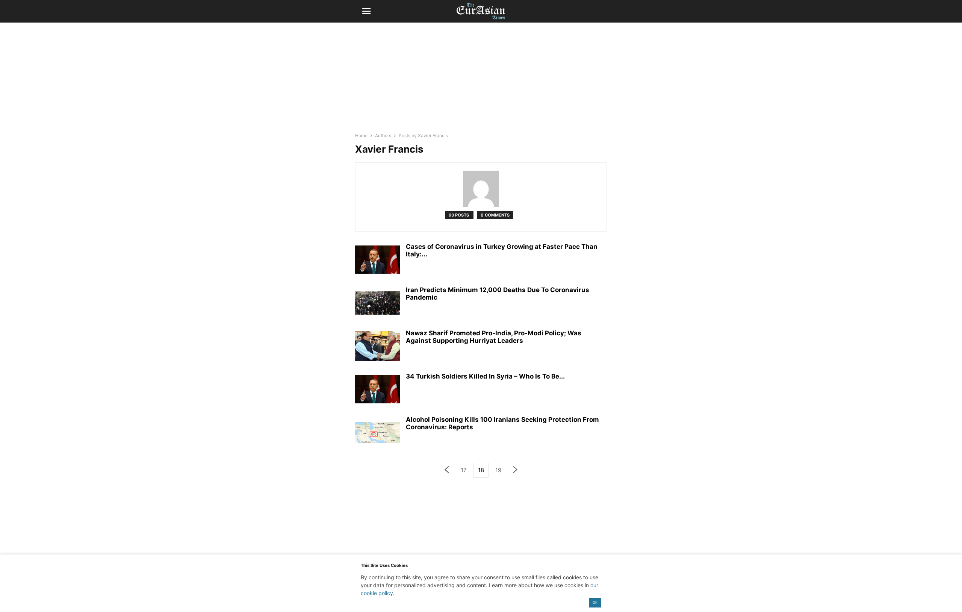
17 (464, 470)
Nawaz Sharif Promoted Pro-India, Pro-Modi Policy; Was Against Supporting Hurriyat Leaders (493, 336)
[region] (481, 81)
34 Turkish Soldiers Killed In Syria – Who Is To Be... (485, 376)
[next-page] (515, 470)
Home (361, 135)
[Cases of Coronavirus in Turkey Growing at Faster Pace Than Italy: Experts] (377, 260)
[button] (366, 11)
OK (595, 602)
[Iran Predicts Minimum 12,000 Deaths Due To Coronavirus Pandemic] (377, 303)
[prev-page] (446, 470)
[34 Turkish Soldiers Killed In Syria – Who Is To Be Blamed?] (377, 389)
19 (498, 470)
